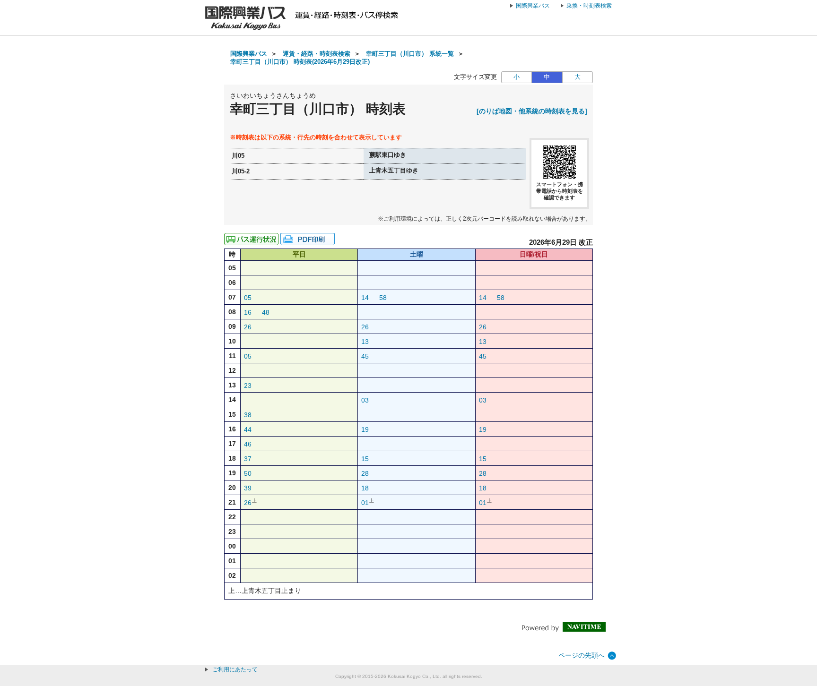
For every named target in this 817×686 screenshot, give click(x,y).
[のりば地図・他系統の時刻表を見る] (532, 111)
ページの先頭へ (581, 655)
